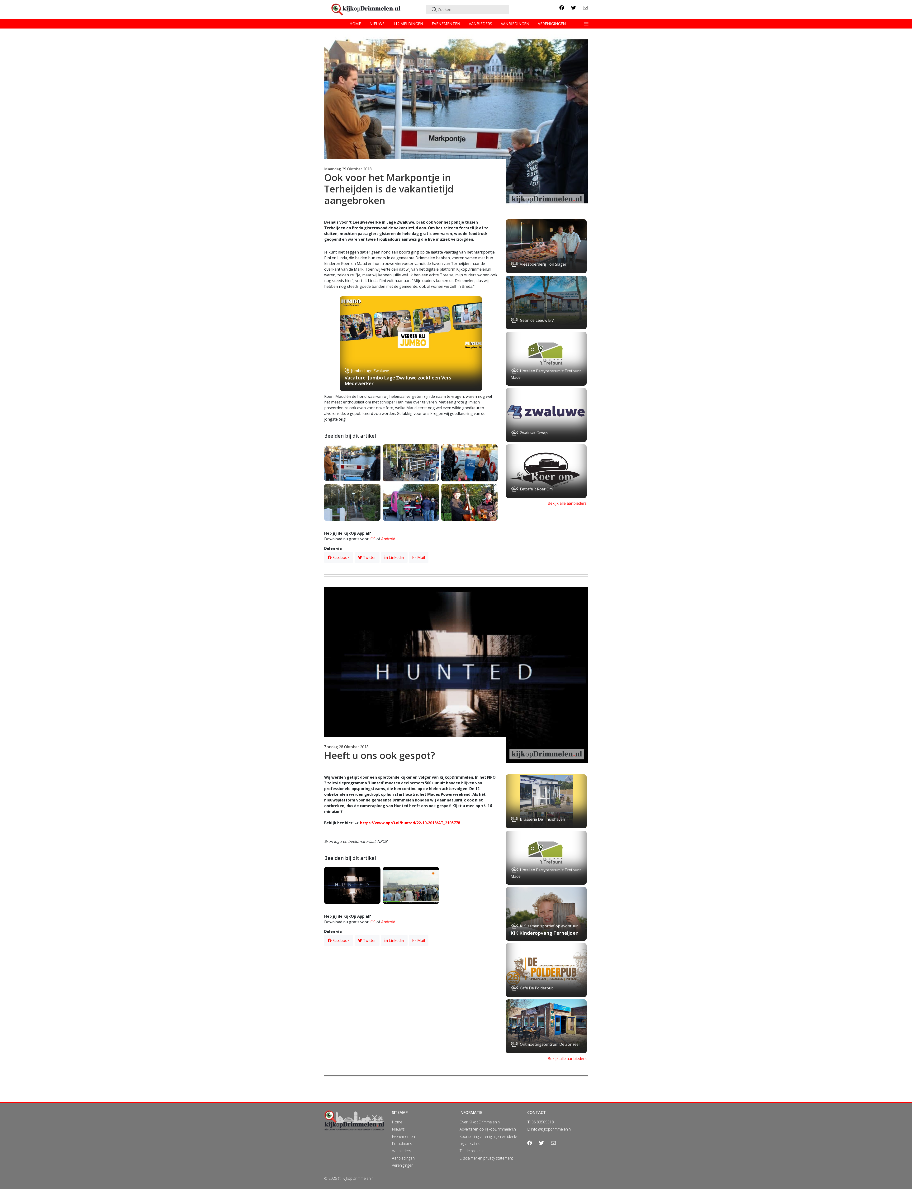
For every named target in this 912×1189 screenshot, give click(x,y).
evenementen (446, 23)
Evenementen (403, 1136)
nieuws (377, 23)
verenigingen (552, 23)
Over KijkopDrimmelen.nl (480, 1122)
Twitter (369, 557)
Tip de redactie (472, 1150)
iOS (372, 539)
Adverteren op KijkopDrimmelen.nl (488, 1129)
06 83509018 (543, 1122)
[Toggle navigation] (586, 24)
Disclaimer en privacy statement (486, 1158)
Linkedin (396, 557)
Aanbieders (401, 1150)
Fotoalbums (402, 1143)
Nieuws (398, 1129)
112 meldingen (408, 23)
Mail (420, 557)
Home (397, 1122)
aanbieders (480, 23)
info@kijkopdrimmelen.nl (551, 1129)
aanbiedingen (515, 23)
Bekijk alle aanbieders (567, 503)
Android (388, 539)
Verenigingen (402, 1165)
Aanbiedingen (403, 1158)
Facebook (341, 557)
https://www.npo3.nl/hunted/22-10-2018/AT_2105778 (410, 822)
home (355, 23)
